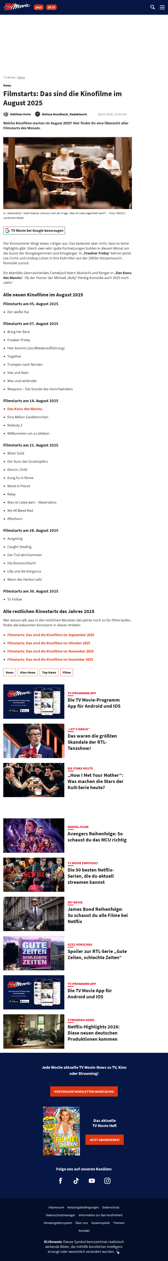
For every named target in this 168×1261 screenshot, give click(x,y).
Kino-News (27, 672)
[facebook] (60, 1181)
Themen (119, 1223)
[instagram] (107, 1181)
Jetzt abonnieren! (105, 1140)
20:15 (51, 7)
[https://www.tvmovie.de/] (17, 7)
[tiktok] (76, 1181)
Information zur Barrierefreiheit (100, 1215)
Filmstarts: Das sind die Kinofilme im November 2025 (50, 651)
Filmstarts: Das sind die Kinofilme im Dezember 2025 (50, 659)
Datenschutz (110, 1207)
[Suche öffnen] (152, 7)
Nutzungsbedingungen (83, 1207)
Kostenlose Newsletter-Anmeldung (84, 1091)
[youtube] (92, 1181)
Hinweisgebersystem (58, 1223)
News (21, 77)
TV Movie (9, 77)
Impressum (56, 1207)
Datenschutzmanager (60, 1215)
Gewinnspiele (100, 1223)
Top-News (49, 672)
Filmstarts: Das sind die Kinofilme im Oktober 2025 (48, 643)
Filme (67, 672)
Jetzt (38, 7)
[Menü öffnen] (162, 7)
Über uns (81, 1223)
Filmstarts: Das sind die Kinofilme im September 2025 (50, 635)
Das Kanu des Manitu (24, 409)
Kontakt (84, 1230)
